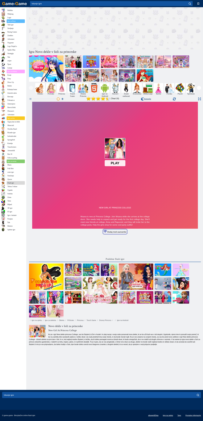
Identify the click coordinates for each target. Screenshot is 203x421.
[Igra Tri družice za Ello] (100, 290)
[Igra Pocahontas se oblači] (46, 277)
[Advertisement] (72, 28)
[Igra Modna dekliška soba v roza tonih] (109, 61)
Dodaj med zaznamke (116, 232)
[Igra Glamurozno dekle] (163, 61)
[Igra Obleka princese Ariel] (145, 75)
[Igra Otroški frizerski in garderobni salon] (181, 61)
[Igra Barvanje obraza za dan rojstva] (145, 297)
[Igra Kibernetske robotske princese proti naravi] (109, 270)
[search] (190, 3)
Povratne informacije (193, 415)
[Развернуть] (199, 99)
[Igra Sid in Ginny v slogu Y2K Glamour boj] (127, 61)
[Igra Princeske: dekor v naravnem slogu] (73, 283)
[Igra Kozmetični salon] (109, 75)
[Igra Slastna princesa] (181, 270)
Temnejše (147, 99)
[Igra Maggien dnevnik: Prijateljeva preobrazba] (145, 61)
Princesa (80, 320)
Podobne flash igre (115, 259)
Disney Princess (105, 320)
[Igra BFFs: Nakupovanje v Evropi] (73, 270)
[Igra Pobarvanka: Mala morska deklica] (163, 270)
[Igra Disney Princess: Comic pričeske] (73, 61)
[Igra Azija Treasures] (181, 283)
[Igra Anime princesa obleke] (163, 283)
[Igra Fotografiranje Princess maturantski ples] (37, 297)
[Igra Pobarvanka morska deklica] (91, 270)
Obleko (61, 320)
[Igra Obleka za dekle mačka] (46, 68)
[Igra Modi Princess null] (73, 297)
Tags (179, 415)
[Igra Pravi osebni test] (181, 297)
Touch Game (91, 320)
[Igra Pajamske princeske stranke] (127, 297)
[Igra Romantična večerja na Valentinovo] (37, 311)
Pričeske (70, 320)
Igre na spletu (37, 320)
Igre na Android (122, 320)
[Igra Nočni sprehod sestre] (55, 297)
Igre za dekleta (50, 320)
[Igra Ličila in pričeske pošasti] (127, 75)
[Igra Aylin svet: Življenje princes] (91, 61)
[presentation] (31, 88)
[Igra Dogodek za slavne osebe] (163, 297)
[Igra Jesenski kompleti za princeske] (136, 277)
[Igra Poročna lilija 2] (55, 311)
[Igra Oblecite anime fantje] (91, 75)
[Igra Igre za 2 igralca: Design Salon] (73, 75)
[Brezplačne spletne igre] (14, 3)
